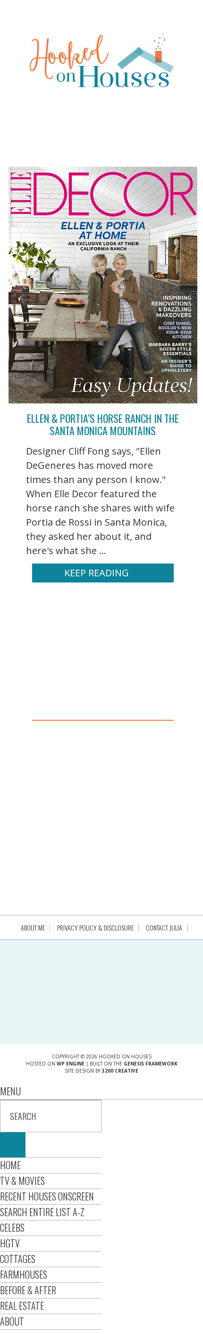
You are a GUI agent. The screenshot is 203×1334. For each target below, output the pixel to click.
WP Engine (71, 1063)
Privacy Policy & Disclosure (95, 927)
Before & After (28, 1290)
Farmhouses (23, 1274)
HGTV (10, 1243)
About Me (33, 927)
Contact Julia (164, 927)
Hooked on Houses (102, 60)
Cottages (17, 1259)
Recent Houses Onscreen (47, 1196)
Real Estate (22, 1305)
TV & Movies (22, 1180)
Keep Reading (96, 572)
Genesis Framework (151, 1063)
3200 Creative (120, 1070)
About (12, 1321)
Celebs (12, 1227)
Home (10, 1165)
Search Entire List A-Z (42, 1212)
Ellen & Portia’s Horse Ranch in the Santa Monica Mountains (103, 424)
